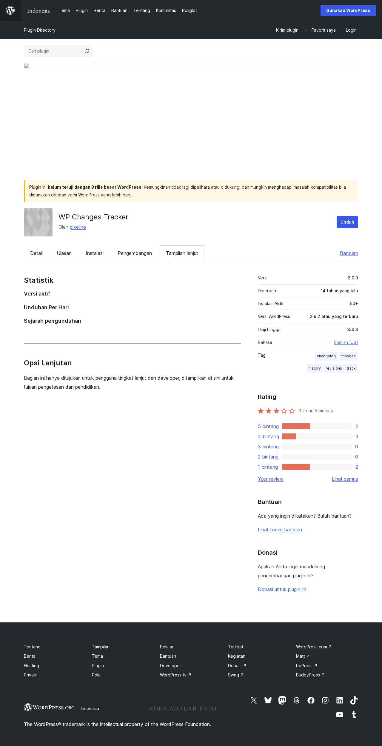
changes (348, 356)
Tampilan (101, 646)
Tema (97, 656)
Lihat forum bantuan (280, 530)
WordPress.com (314, 646)
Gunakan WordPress (348, 10)
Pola (96, 674)
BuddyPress (310, 674)
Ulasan (64, 253)
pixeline (78, 227)
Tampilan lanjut (182, 253)
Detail (36, 253)
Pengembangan (135, 253)
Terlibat (235, 646)
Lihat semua (345, 479)
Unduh (347, 221)
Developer (170, 665)
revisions (334, 368)
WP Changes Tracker (93, 217)
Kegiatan (236, 656)
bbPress (307, 665)
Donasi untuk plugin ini (282, 589)
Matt (303, 656)
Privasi (30, 674)
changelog (326, 356)
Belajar (166, 646)
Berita (30, 656)
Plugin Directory (40, 30)
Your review (271, 479)
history (315, 368)
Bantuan (349, 253)
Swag (236, 674)
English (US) (346, 342)
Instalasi (95, 253)
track (351, 368)
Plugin (98, 665)
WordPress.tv (176, 674)
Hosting (31, 665)
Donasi (237, 665)
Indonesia (90, 708)
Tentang (32, 646)
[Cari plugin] (87, 51)
